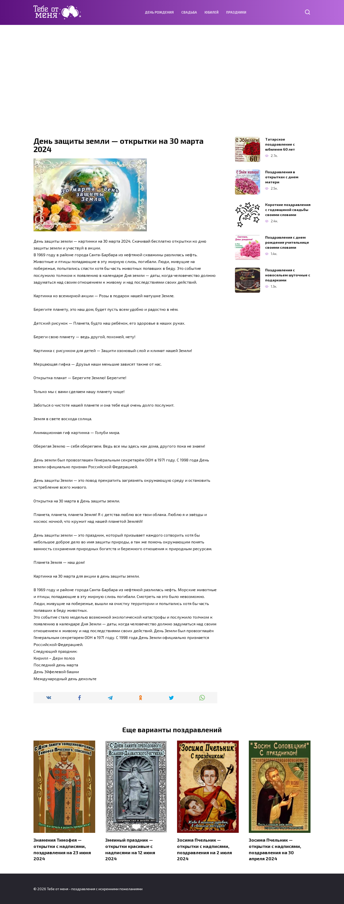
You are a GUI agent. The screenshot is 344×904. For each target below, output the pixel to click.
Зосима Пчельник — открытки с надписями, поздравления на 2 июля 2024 (204, 849)
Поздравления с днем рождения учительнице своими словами (287, 242)
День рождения (159, 12)
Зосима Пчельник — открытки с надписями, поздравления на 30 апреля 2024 (275, 849)
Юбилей (211, 12)
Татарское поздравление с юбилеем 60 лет (280, 144)
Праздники (236, 12)
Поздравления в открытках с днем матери (281, 177)
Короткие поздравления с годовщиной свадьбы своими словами (288, 209)
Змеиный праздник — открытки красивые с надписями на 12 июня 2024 (130, 849)
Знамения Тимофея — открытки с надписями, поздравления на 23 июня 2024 (62, 849)
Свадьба (189, 12)
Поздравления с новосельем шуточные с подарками (287, 275)
